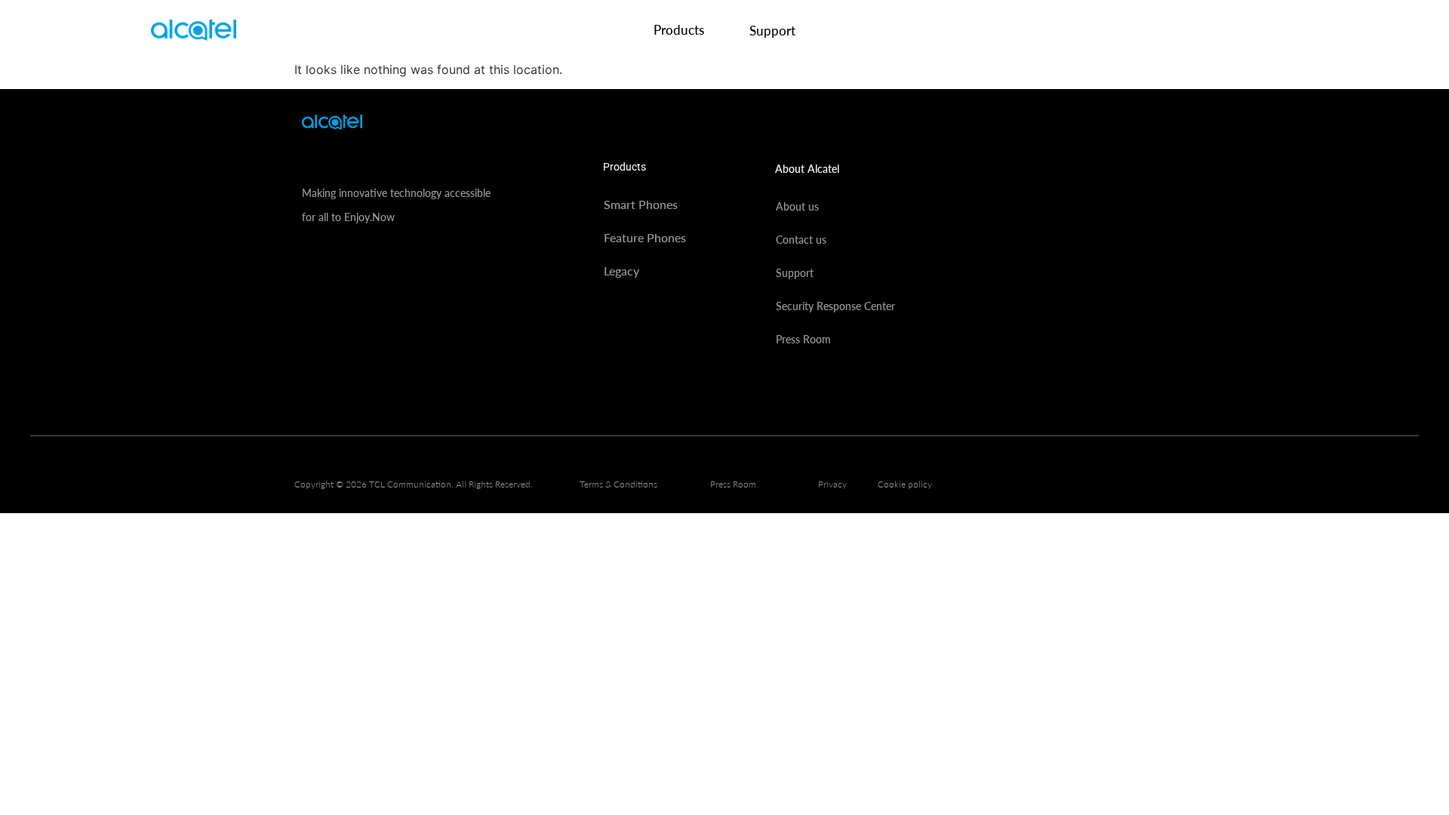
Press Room (803, 339)
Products (679, 29)
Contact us (801, 239)
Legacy (621, 270)
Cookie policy (905, 484)
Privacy (832, 484)
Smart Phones (641, 204)
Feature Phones (645, 237)
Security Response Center (835, 306)
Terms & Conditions (618, 484)
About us (797, 206)
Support (772, 30)
